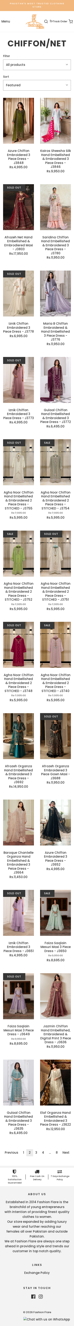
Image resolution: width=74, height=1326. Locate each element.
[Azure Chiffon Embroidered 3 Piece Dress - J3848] (18, 121)
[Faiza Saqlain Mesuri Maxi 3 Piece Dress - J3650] (55, 913)
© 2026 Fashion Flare (37, 1312)
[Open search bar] (48, 21)
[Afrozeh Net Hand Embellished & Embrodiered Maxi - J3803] (18, 207)
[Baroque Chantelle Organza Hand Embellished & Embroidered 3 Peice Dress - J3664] (18, 823)
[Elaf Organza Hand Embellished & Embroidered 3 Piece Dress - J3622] (55, 1083)
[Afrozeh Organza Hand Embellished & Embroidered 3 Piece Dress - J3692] (18, 736)
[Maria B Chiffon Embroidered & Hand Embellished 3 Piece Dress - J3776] (55, 293)
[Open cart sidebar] (68, 21)
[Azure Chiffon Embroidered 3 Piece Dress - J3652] (55, 823)
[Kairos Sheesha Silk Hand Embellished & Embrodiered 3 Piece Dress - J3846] (55, 121)
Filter (6, 56)
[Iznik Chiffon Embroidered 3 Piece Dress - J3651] (18, 913)
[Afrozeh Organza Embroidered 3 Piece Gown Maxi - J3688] (55, 736)
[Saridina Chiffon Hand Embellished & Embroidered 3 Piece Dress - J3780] (55, 207)
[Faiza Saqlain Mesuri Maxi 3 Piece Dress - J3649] (18, 996)
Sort (6, 77)
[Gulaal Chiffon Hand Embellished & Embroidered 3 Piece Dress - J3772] (55, 380)
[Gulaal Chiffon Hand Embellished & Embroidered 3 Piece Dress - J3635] (18, 1083)
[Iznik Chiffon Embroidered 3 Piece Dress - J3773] (18, 380)
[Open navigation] (5, 21)
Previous (11, 1152)
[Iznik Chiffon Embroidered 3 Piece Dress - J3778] (18, 293)
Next (65, 1152)
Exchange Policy (37, 1273)
